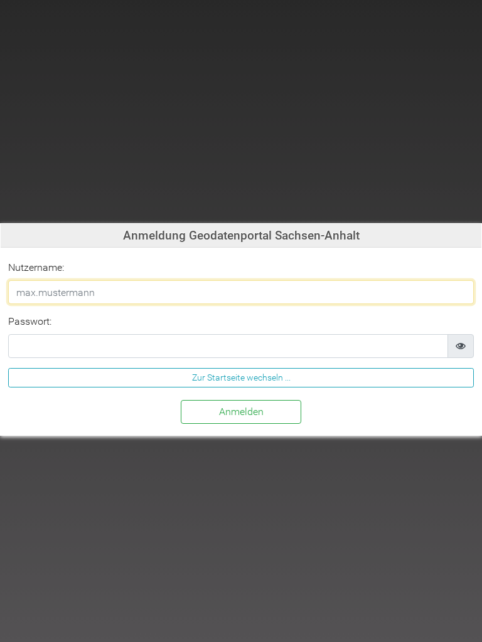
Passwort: (29, 321)
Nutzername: (36, 267)
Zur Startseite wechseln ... (241, 377)
